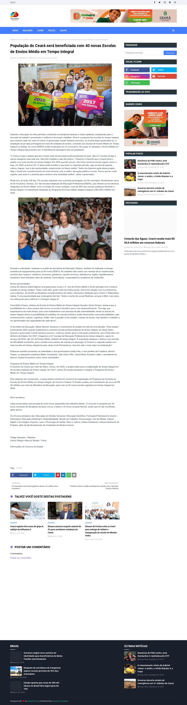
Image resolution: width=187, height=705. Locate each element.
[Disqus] (65, 602)
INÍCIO (12, 2)
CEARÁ (25, 39)
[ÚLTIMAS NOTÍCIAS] (150, 221)
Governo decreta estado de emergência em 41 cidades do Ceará (156, 189)
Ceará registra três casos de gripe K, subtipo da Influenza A (27, 528)
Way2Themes (33, 701)
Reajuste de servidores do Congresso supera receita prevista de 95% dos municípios (42, 671)
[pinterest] (170, 2)
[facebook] (154, 2)
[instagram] (165, 2)
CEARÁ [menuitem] (63, 30)
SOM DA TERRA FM (20, 58)
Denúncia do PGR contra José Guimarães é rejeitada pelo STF (153, 162)
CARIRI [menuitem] (40, 30)
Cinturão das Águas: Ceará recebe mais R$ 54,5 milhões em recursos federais (149, 240)
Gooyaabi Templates (60, 701)
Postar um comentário (20, 558)
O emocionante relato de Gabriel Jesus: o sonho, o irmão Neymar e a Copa (155, 176)
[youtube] (164, 76)
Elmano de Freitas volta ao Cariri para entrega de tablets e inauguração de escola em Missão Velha (101, 531)
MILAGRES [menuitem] (27, 30)
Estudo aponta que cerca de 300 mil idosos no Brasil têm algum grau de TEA (41, 686)
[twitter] (159, 2)
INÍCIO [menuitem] (15, 30)
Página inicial (15, 39)
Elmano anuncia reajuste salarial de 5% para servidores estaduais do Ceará (64, 529)
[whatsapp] (137, 82)
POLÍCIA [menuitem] (51, 30)
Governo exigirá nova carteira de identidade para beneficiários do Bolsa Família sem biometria (43, 656)
